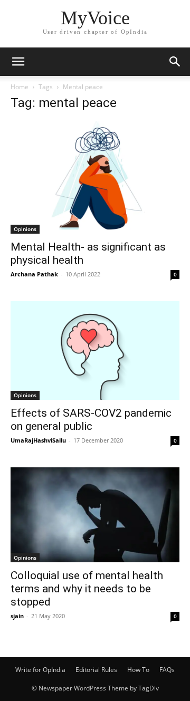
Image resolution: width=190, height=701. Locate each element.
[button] (18, 61)
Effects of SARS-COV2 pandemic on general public (91, 420)
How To (138, 669)
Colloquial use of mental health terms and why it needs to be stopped (87, 588)
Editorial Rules (96, 669)
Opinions (25, 229)
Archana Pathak (34, 274)
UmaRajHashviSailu (38, 440)
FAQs (167, 669)
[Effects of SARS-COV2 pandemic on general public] (95, 350)
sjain (17, 616)
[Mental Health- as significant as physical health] (95, 177)
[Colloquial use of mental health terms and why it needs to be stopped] (95, 514)
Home (19, 86)
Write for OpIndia (40, 669)
